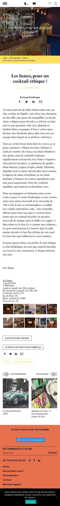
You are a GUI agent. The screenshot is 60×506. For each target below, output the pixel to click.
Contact (7, 480)
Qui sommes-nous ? (13, 471)
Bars (7, 362)
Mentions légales (12, 484)
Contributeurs (10, 476)
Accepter (31, 502)
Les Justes (7, 280)
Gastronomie (24, 362)
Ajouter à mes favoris (17, 338)
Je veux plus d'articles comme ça (23, 347)
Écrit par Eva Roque (30, 98)
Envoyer (52, 453)
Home (6, 467)
